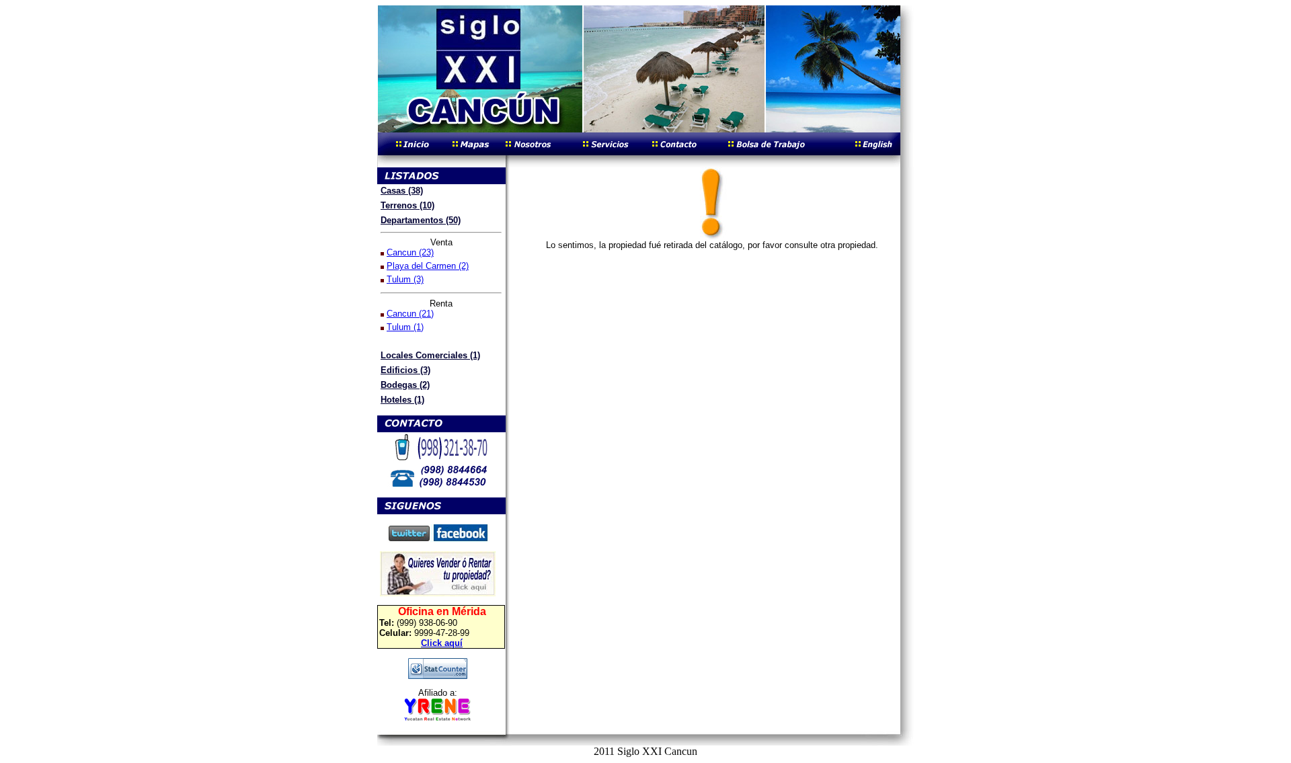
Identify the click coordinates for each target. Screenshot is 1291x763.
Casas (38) (402, 191)
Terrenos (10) (407, 205)
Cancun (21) (410, 314)
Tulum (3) (405, 279)
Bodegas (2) (405, 385)
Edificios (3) (405, 370)
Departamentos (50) (421, 220)
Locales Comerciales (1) (430, 355)
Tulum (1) (405, 327)
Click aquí (442, 643)
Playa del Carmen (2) (428, 266)
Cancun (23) (410, 252)
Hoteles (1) (402, 400)
